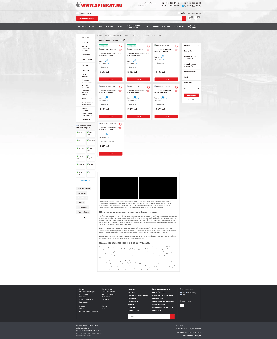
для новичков (82, 207)
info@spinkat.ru (143, 6)
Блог (146, 26)
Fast (104, 62)
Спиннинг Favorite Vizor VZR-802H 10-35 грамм (138, 54)
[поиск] (172, 316)
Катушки (85, 42)
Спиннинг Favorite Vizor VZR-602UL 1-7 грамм (166, 91)
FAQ (100, 26)
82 (163, 100)
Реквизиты (106, 297)
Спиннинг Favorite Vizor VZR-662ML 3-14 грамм (110, 91)
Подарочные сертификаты (87, 114)
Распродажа (179, 26)
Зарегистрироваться (194, 13)
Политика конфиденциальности (87, 325)
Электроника (87, 98)
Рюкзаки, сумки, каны (87, 81)
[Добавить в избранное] (120, 46)
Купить (110, 79)
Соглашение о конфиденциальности (88, 331)
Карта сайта (83, 302)
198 (163, 56)
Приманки (86, 54)
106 (164, 59)
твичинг (81, 203)
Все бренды (85, 180)
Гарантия (82, 297)
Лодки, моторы (85, 109)
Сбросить (191, 100)
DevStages (197, 336)
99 (107, 100)
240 (107, 60)
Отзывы (155, 26)
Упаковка (105, 299)
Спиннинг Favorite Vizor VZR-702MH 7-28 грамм (110, 128)
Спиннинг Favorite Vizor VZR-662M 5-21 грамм (166, 50)
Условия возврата (86, 299)
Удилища (85, 37)
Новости (109, 26)
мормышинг (82, 198)
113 (108, 138)
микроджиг (82, 193)
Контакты (166, 26)
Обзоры (92, 26)
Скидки (82, 289)
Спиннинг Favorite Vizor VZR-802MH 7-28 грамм (110, 54)
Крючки (85, 65)
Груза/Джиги (87, 60)
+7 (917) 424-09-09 (181, 332)
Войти (183, 13)
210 (107, 134)
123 (136, 63)
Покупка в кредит (85, 13)
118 (108, 63)
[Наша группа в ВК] (182, 305)
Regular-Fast (135, 99)
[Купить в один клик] (120, 50)
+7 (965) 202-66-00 (195, 329)
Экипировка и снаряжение (87, 104)
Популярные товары (87, 292)
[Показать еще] (85, 218)
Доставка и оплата (193, 26)
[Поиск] (184, 18)
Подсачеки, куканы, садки (86, 92)
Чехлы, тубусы (85, 76)
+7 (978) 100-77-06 (195, 332)
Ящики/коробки (85, 86)
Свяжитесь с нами (108, 292)
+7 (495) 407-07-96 (181, 329)
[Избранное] (190, 18)
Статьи (119, 26)
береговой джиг (83, 212)
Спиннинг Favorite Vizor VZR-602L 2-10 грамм (138, 91)
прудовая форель (84, 188)
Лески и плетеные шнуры (86, 48)
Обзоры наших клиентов (133, 26)
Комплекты (86, 120)
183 (135, 97)
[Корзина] (197, 18)
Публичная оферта (82, 328)
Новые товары (107, 289)
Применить (191, 95)
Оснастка (85, 70)
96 (135, 100)
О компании (83, 294)
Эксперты (82, 26)
